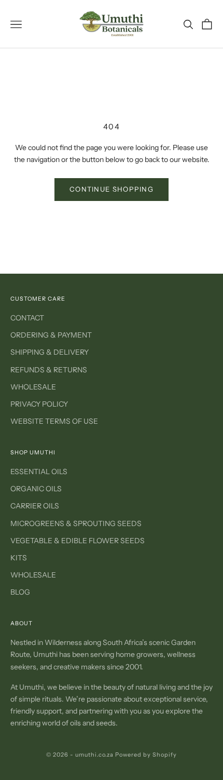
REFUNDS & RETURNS (48, 369)
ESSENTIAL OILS (38, 471)
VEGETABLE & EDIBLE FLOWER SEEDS (77, 540)
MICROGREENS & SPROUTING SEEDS (76, 523)
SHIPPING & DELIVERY (49, 352)
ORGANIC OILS (36, 488)
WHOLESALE (33, 387)
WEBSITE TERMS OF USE (54, 421)
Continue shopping (111, 189)
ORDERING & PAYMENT (51, 335)
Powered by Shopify (146, 754)
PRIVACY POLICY (39, 404)
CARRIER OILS (34, 505)
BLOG (20, 592)
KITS (18, 557)
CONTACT (27, 317)
